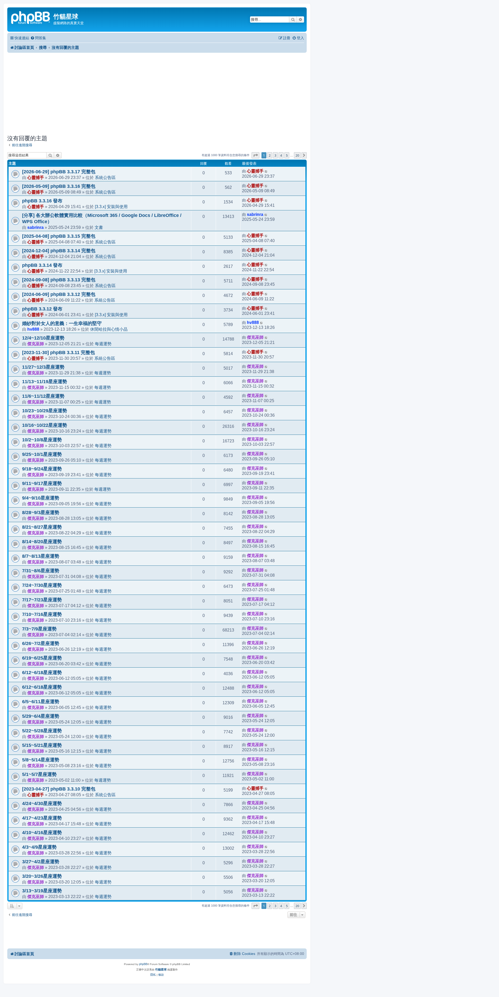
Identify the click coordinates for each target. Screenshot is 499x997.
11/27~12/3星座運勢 (43, 367)
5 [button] (287, 155)
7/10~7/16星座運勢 (42, 614)
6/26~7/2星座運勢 (40, 643)
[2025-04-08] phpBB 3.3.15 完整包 (58, 236)
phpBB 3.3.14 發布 (42, 265)
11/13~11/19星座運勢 (44, 381)
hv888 (33, 329)
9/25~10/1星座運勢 (42, 454)
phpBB (143, 964)
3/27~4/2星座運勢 (40, 861)
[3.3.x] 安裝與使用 (111, 206)
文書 (99, 227)
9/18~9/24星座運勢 (42, 468)
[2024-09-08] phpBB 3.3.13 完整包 (58, 279)
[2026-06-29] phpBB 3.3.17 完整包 (58, 171)
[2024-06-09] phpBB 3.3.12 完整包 (58, 294)
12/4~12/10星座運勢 (43, 338)
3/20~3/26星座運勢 (42, 876)
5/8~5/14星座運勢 (40, 759)
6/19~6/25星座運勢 (42, 658)
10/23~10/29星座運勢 (44, 410)
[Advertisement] (157, 93)
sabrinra (35, 227)
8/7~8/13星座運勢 (40, 556)
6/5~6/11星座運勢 (40, 701)
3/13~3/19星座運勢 (42, 890)
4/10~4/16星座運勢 (42, 832)
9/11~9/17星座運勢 (42, 483)
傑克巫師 (35, 343)
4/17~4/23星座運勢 (42, 818)
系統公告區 (105, 177)
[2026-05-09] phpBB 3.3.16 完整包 (58, 186)
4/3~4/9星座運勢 (39, 847)
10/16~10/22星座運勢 (44, 425)
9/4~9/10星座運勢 (40, 498)
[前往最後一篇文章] (266, 171)
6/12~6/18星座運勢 (42, 672)
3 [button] (275, 155)
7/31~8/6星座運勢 (40, 570)
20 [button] (297, 155)
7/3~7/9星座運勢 (39, 629)
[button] (255, 155)
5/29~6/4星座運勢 (40, 716)
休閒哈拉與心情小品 (109, 329)
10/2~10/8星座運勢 (42, 439)
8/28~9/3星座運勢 (40, 512)
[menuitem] (38, 38)
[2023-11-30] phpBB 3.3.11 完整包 (58, 352)
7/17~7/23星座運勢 (42, 599)
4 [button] (281, 155)
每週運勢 (103, 343)
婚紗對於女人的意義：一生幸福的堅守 (62, 323)
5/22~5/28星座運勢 (42, 730)
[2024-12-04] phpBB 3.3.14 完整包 (58, 250)
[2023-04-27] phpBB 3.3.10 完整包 (58, 789)
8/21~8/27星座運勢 (42, 527)
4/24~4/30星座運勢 (42, 803)
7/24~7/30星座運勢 (42, 585)
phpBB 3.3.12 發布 (42, 308)
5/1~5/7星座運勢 (39, 774)
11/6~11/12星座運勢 (43, 396)
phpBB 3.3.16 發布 (42, 200)
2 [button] (270, 155)
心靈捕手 (35, 177)
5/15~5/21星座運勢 (42, 745)
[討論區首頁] (31, 17)
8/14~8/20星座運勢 (42, 541)
